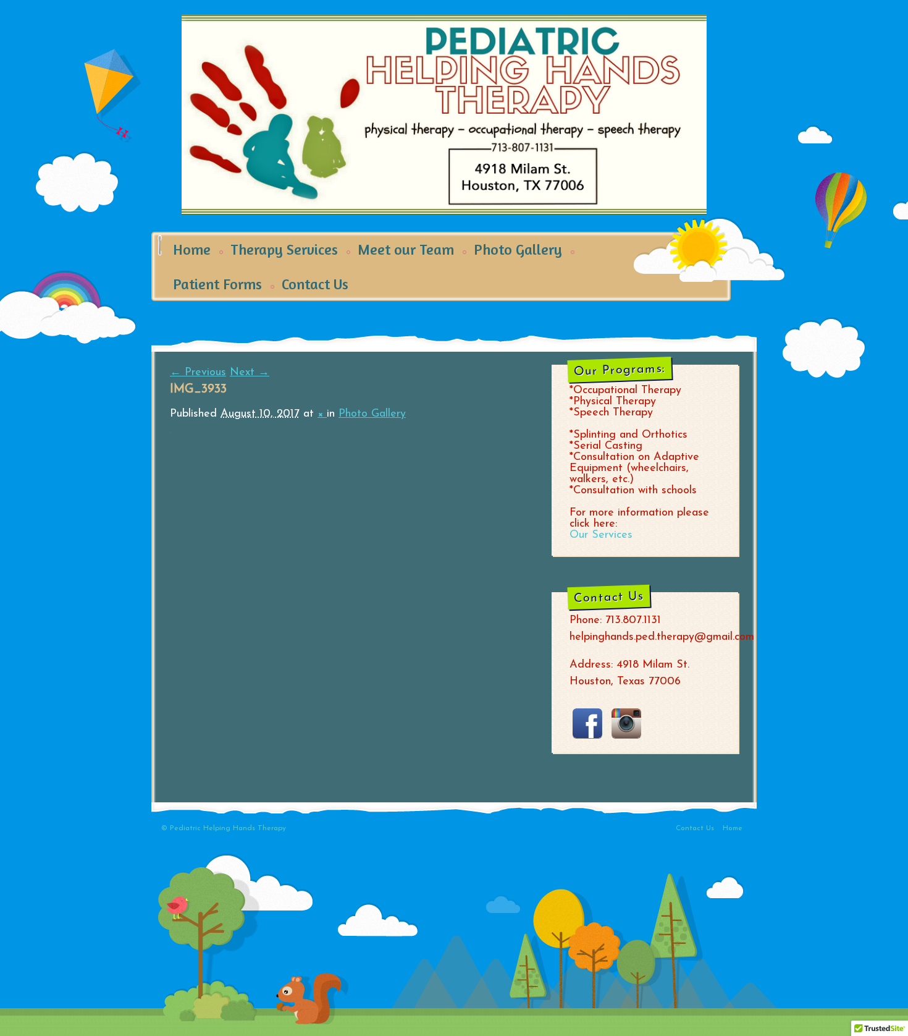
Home (192, 249)
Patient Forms (217, 284)
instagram (626, 723)
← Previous (198, 372)
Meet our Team (406, 249)
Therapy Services (284, 249)
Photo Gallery (518, 249)
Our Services (601, 535)
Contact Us (315, 284)
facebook (587, 723)
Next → (249, 372)
